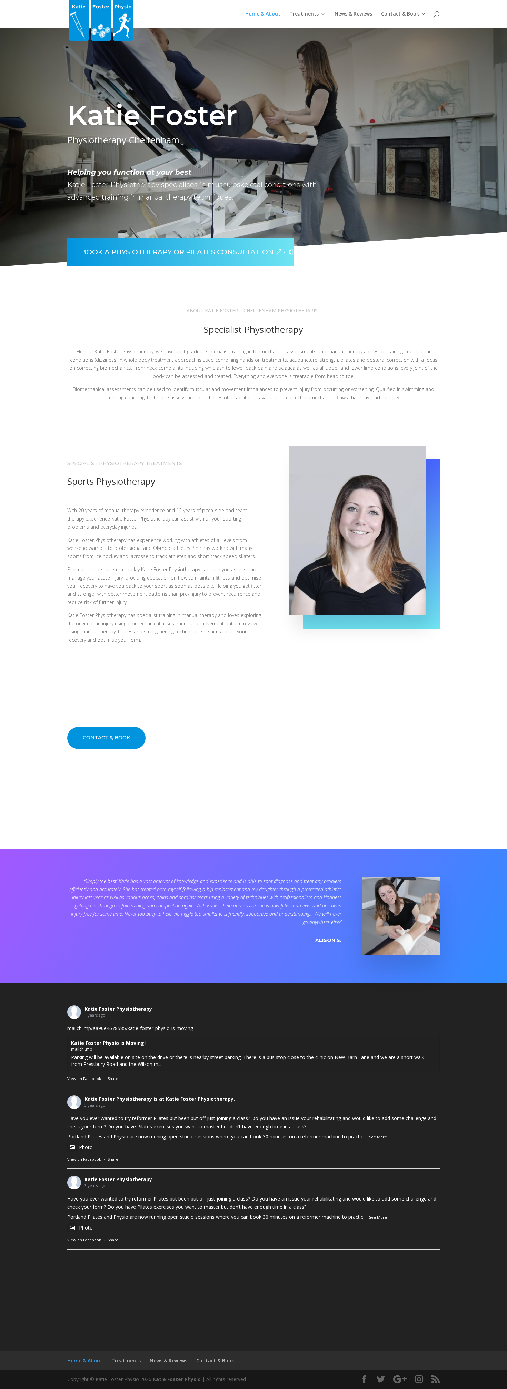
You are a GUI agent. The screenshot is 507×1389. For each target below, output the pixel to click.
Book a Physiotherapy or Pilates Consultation (177, 252)
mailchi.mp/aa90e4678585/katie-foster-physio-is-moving (130, 1028)
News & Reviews (353, 14)
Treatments (304, 14)
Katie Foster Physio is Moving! (108, 1043)
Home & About (262, 14)
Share (113, 1078)
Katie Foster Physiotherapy (118, 1009)
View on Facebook (84, 1078)
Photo (86, 1147)
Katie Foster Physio (177, 1379)
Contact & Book (400, 14)
